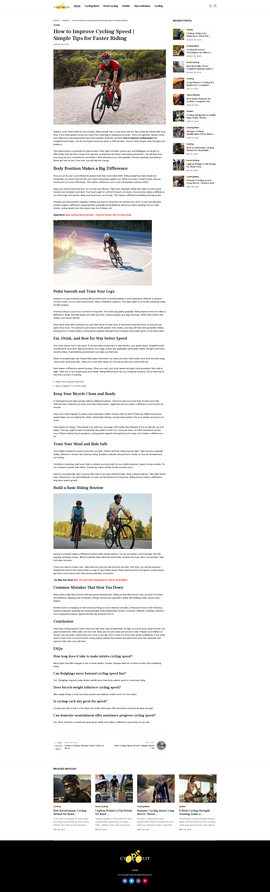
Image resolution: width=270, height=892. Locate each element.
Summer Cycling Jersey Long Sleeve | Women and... (200, 181)
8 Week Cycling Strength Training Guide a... (194, 812)
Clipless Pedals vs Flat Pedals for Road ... (113, 812)
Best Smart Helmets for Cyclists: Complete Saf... (198, 100)
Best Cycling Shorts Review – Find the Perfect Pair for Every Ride (98, 215)
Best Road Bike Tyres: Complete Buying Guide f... (200, 67)
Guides (65, 20)
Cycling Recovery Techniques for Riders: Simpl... (198, 52)
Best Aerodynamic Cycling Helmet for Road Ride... (200, 149)
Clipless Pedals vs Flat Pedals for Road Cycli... (201, 165)
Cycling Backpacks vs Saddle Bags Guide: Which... (201, 116)
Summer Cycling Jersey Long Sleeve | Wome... (155, 812)
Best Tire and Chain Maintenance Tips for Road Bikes (100, 580)
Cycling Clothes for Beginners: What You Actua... (197, 36)
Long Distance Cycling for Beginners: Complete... (200, 83)
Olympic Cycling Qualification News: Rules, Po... (199, 134)
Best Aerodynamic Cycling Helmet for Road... (69, 812)
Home (56, 20)
